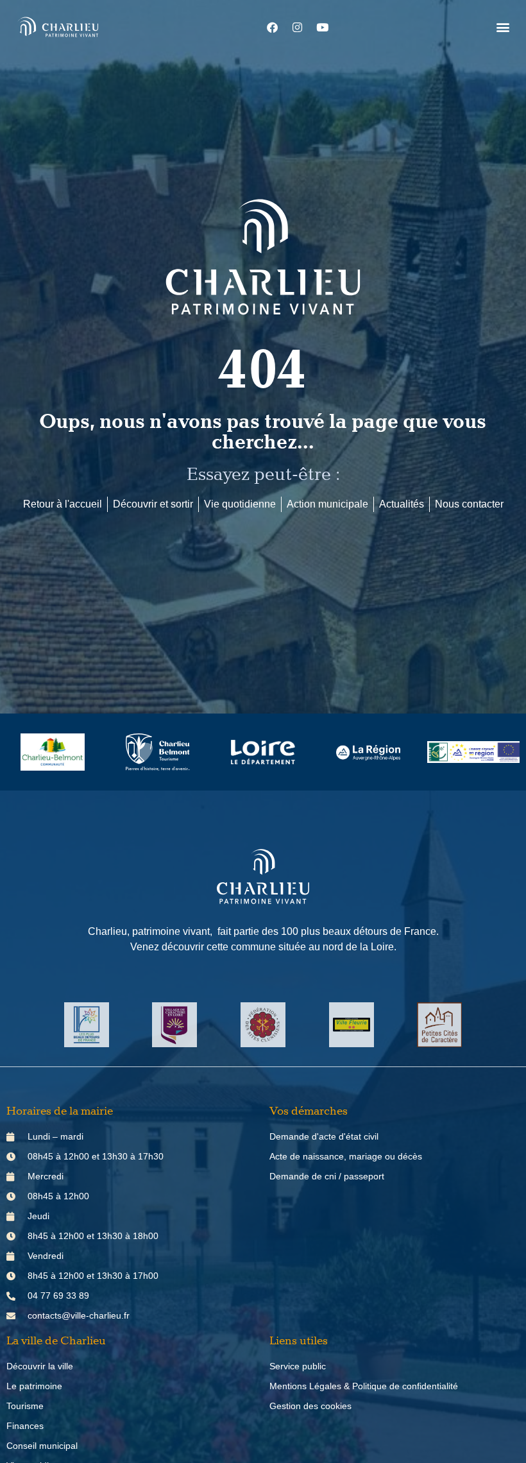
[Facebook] (273, 27)
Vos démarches (308, 1111)
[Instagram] (298, 27)
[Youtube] (323, 27)
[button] (502, 27)
